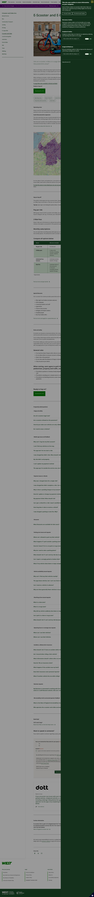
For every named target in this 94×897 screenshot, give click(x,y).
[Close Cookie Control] (92, 2)
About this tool (66, 62)
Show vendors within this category (70, 38)
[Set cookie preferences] (91, 894)
